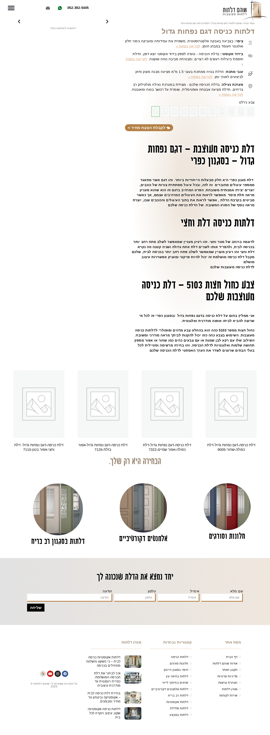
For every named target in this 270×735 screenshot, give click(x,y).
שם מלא (236, 591)
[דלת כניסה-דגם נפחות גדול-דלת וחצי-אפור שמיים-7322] (222, 111)
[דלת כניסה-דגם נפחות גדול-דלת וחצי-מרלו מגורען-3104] (165, 111)
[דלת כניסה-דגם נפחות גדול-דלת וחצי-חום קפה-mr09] (250, 111)
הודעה (107, 591)
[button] (11, 8)
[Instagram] (58, 674)
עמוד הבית (249, 23)
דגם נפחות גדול (219, 23)
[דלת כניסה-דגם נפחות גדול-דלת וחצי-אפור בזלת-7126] (203, 111)
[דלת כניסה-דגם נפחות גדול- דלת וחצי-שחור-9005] (241, 111)
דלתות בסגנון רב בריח (58, 541)
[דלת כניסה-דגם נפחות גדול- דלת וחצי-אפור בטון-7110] (193, 111)
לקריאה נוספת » (188, 46)
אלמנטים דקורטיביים (143, 539)
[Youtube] (50, 674)
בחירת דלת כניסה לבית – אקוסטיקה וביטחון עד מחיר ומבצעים (104, 697)
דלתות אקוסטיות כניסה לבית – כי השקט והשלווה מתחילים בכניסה (103, 661)
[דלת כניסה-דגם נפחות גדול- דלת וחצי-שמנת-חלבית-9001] (231, 111)
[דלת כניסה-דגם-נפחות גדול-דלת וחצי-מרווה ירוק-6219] (184, 111)
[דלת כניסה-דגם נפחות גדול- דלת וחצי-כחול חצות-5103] (174, 111)
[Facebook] (65, 674)
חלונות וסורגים (227, 536)
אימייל (194, 591)
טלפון (152, 591)
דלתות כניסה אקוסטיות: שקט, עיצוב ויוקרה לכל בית (104, 713)
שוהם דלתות (235, 23)
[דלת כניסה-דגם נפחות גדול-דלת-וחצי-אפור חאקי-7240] (212, 111)
